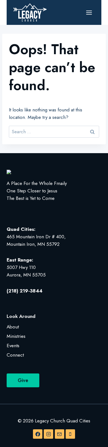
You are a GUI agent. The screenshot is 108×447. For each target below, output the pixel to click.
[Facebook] (37, 434)
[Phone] (70, 434)
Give (23, 380)
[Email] (59, 434)
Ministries (16, 336)
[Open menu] (89, 12)
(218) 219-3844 (24, 290)
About (13, 326)
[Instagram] (48, 434)
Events (13, 345)
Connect (15, 355)
